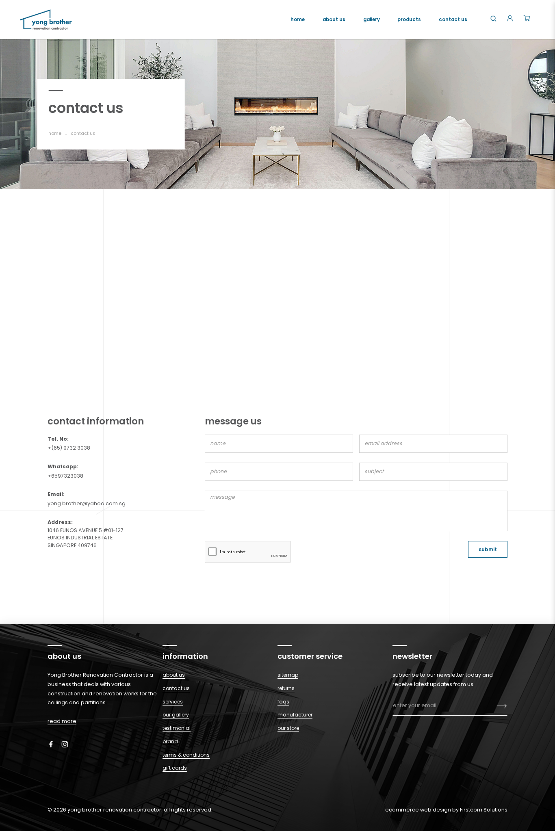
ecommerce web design (418, 809)
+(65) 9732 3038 (69, 447)
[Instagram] (67, 743)
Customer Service (310, 656)
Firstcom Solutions (483, 809)
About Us (174, 674)
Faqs (283, 701)
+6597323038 (65, 475)
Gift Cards (175, 767)
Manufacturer (295, 714)
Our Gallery (176, 714)
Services (173, 701)
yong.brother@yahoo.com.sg (87, 503)
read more (62, 721)
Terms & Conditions (186, 754)
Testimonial (177, 728)
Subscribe (501, 705)
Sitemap (288, 674)
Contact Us (176, 688)
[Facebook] (54, 743)
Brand (170, 741)
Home (54, 133)
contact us (83, 133)
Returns (286, 688)
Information (185, 656)
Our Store (288, 728)
